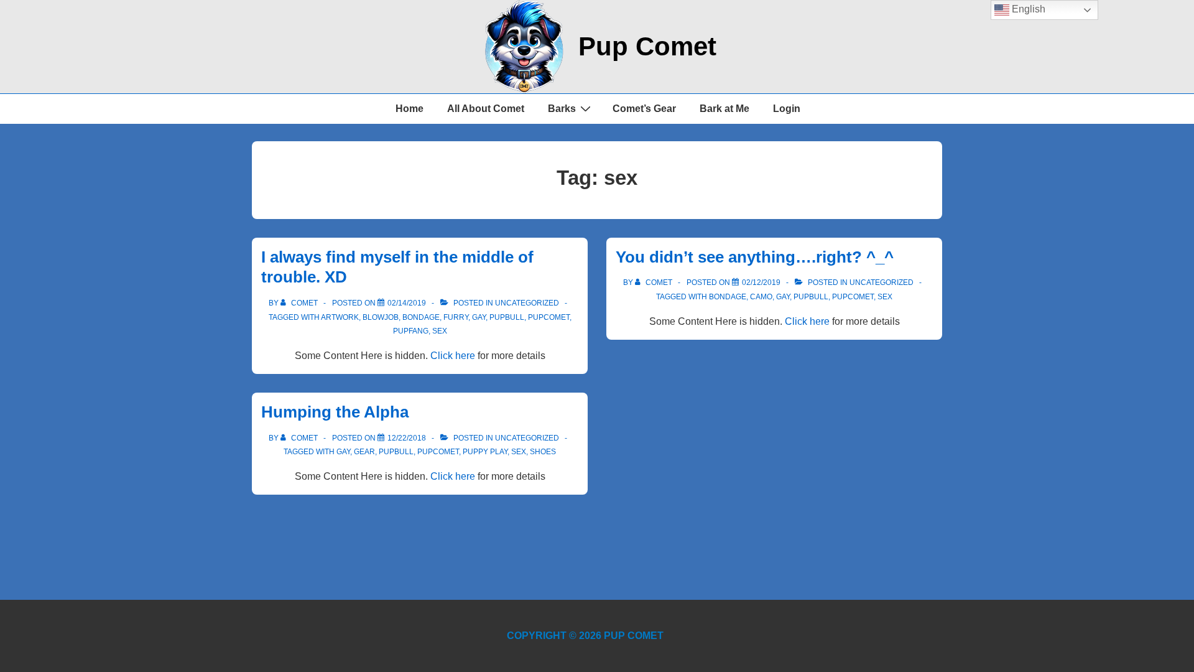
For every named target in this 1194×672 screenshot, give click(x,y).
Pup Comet (647, 46)
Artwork (340, 317)
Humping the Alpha (335, 412)
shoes (543, 451)
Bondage (421, 317)
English (1027, 9)
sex (439, 331)
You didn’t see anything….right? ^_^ (755, 257)
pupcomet (549, 317)
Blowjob (381, 317)
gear (364, 451)
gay (479, 317)
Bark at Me (724, 108)
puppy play (485, 451)
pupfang (410, 331)
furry (455, 317)
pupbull (506, 317)
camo (761, 296)
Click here (452, 355)
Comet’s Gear (644, 108)
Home (409, 108)
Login (786, 108)
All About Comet (485, 108)
